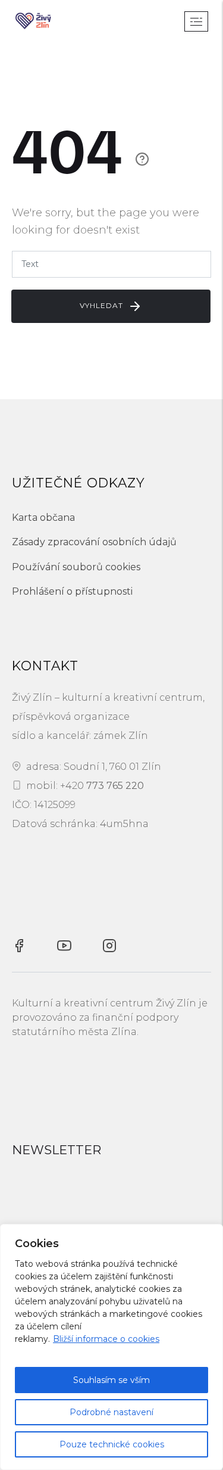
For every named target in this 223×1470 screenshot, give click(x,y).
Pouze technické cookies (111, 1444)
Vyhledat (102, 305)
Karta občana (43, 517)
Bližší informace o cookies (106, 1339)
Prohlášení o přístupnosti (72, 591)
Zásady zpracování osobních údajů (94, 542)
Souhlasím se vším (111, 1380)
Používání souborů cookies (76, 567)
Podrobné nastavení (111, 1412)
